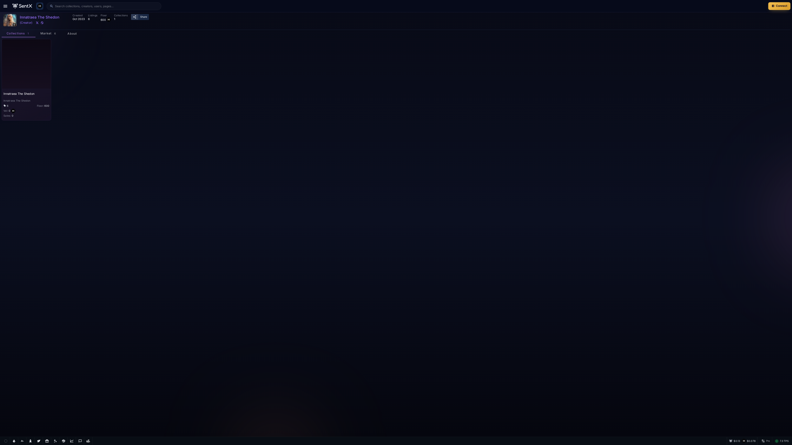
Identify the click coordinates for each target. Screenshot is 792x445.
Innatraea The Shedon (19, 93)
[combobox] (106, 6)
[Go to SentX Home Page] (22, 6)
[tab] (18, 33)
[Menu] (5, 6)
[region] (396, 237)
